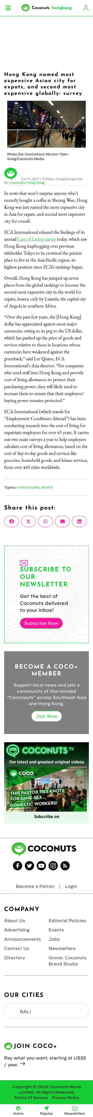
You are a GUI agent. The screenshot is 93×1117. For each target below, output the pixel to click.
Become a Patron (35, 886)
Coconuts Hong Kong (27, 182)
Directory (14, 957)
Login (86, 8)
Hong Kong (28, 487)
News (47, 487)
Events (56, 930)
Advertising (16, 930)
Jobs (54, 939)
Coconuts (52, 8)
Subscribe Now (41, 623)
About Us (14, 920)
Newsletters (62, 948)
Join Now (47, 716)
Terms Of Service (31, 1098)
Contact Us (16, 948)
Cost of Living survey (36, 239)
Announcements (22, 939)
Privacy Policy (65, 1098)
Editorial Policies (67, 920)
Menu (8, 8)
